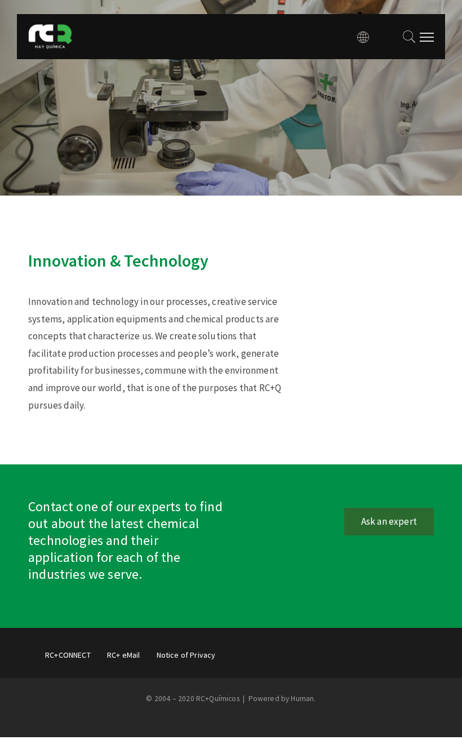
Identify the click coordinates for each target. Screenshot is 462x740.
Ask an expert (389, 521)
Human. (303, 698)
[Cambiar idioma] (363, 36)
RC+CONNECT (68, 655)
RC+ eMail (123, 655)
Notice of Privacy (186, 655)
